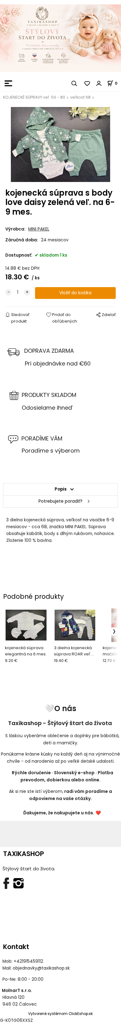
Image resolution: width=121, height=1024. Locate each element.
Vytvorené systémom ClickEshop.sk (60, 1013)
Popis (61, 489)
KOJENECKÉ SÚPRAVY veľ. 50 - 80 (34, 97)
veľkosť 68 (80, 97)
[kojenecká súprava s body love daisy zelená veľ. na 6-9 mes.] (60, 144)
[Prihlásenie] (99, 83)
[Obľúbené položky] (87, 83)
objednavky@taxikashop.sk (41, 968)
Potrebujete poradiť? (60, 501)
